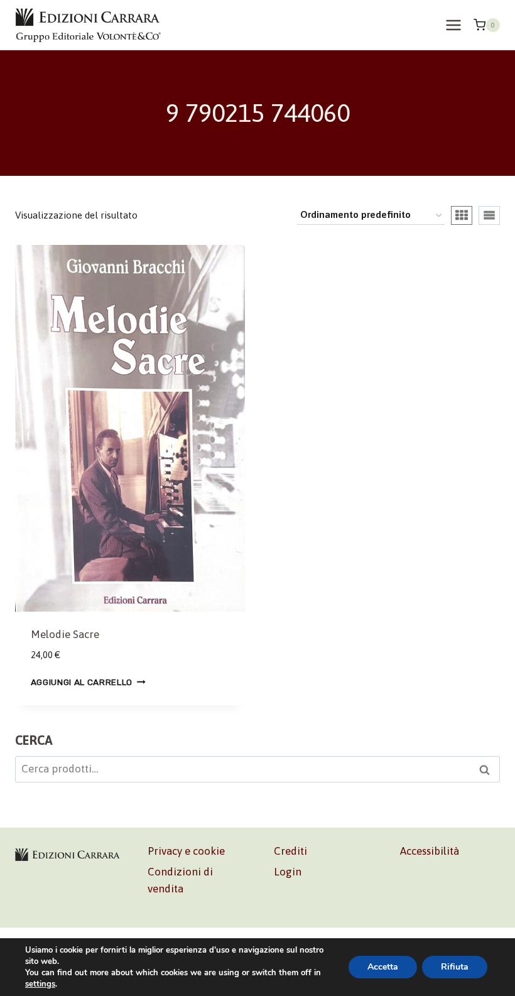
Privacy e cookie (186, 851)
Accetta (382, 967)
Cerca (488, 771)
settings (40, 984)
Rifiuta (455, 967)
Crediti (290, 851)
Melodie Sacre (65, 634)
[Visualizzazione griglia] (461, 215)
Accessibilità (429, 851)
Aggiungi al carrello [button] (82, 681)
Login (287, 871)
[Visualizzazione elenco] (489, 215)
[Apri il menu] (453, 25)
